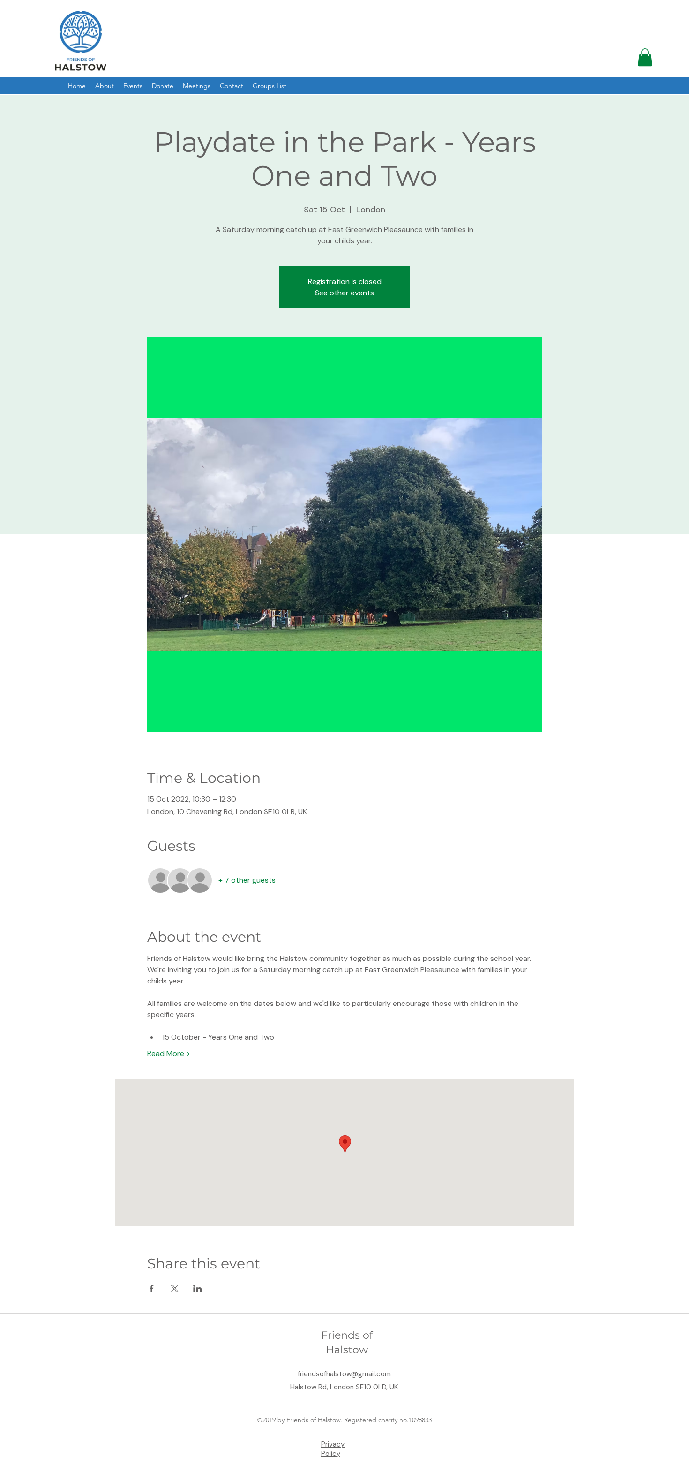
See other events (344, 293)
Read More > (168, 1053)
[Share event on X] (174, 1288)
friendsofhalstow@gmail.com (344, 1374)
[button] (644, 57)
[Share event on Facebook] (151, 1288)
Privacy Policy (332, 1449)
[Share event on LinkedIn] (197, 1288)
